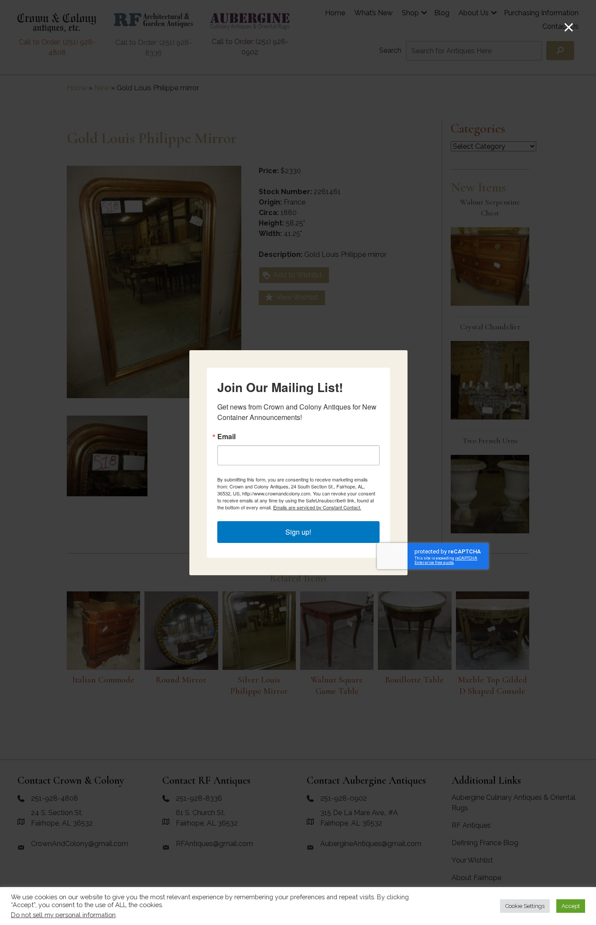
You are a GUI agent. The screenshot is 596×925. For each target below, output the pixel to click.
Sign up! (298, 532)
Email (226, 436)
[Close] (568, 27)
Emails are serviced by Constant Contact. (317, 507)
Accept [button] (571, 906)
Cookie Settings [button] (525, 906)
